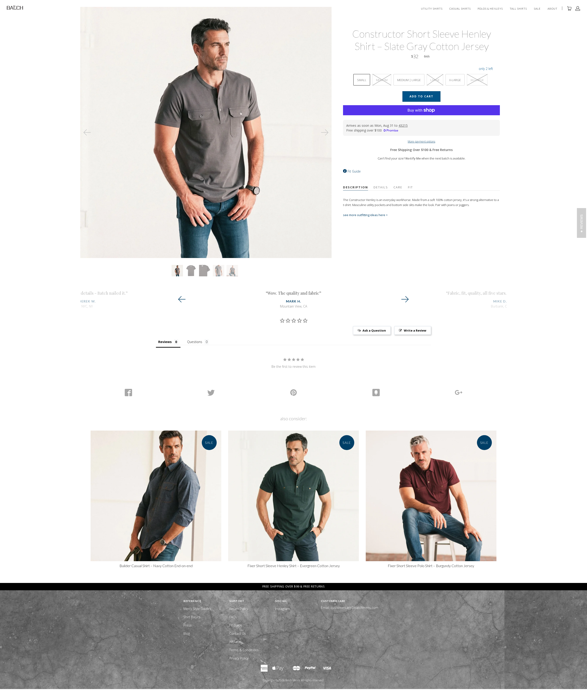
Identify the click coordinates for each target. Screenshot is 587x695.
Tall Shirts (518, 9)
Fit (410, 187)
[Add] (458, 392)
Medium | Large (409, 80)
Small (361, 80)
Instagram (282, 609)
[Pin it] (293, 392)
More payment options (421, 141)
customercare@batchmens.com (354, 607)
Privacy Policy (238, 658)
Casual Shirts (460, 9)
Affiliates (235, 642)
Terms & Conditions (244, 650)
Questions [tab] (194, 342)
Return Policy (238, 609)
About (552, 9)
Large (435, 80)
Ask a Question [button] (374, 330)
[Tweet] (211, 392)
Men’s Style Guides (197, 609)
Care (397, 187)
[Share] (128, 392)
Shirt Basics (191, 617)
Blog (186, 633)
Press (187, 625)
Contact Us (237, 633)
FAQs (233, 617)
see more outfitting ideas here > (365, 215)
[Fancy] (376, 392)
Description (355, 187)
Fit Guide (354, 171)
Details (381, 187)
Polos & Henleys (490, 9)
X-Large (455, 80)
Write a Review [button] (415, 330)
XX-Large (477, 80)
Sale (537, 9)
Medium (382, 80)
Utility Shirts (432, 9)
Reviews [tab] (165, 342)
